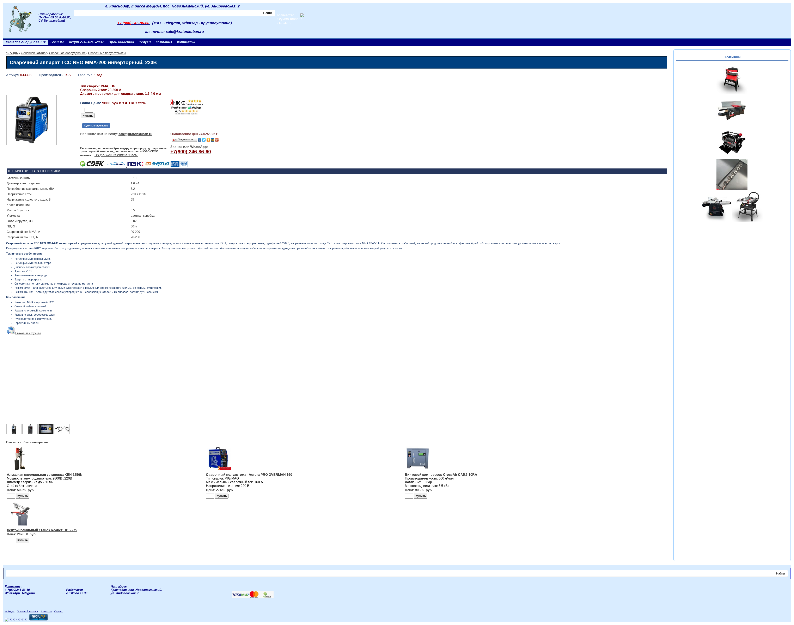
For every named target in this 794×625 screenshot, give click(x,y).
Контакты (186, 42)
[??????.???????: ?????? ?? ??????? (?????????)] (16, 619)
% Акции (12, 53)
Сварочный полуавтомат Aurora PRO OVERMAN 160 (249, 474)
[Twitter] (204, 140)
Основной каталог (34, 53)
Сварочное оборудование (67, 53)
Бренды (57, 42)
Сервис (58, 611)
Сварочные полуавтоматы (107, 53)
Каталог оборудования (25, 42)
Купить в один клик (96, 125)
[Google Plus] (217, 140)
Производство (121, 42)
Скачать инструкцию (28, 333)
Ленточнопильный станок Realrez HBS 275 (42, 530)
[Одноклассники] (208, 140)
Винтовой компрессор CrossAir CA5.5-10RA (441, 474)
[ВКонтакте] (199, 140)
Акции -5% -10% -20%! (86, 42)
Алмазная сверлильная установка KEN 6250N (45, 474)
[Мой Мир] (212, 140)
